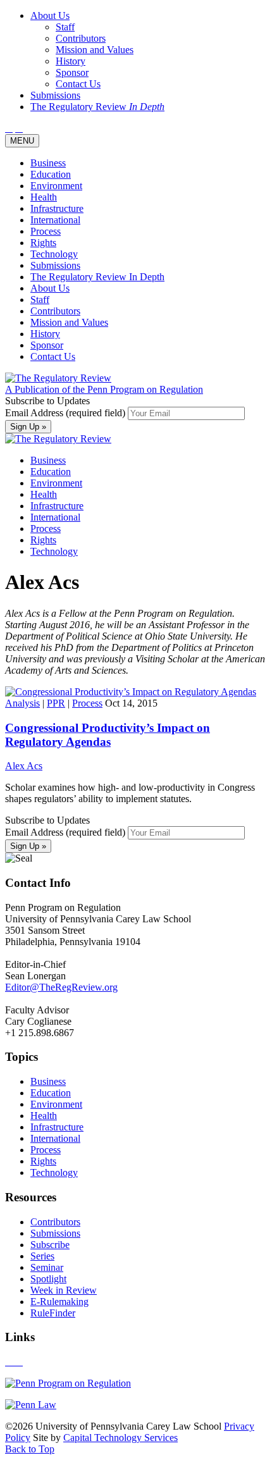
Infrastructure (56, 208)
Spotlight (48, 1278)
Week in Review (63, 1290)
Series (42, 1256)
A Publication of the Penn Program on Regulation (104, 389)
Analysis (22, 703)
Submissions (55, 265)
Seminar (46, 1267)
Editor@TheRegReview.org (61, 987)
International (55, 219)
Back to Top (29, 1449)
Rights (43, 242)
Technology (54, 254)
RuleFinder (52, 1313)
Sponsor (46, 345)
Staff (39, 299)
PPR (56, 703)
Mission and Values (69, 322)
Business (48, 163)
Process (45, 231)
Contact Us (52, 356)
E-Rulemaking (59, 1301)
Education (50, 174)
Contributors (55, 311)
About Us (50, 288)
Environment (56, 185)
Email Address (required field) (66, 412)
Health (43, 197)
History (45, 333)
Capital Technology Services (120, 1437)
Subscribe (50, 1244)
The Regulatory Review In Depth (97, 276)
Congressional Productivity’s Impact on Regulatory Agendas (107, 734)
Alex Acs (23, 765)
